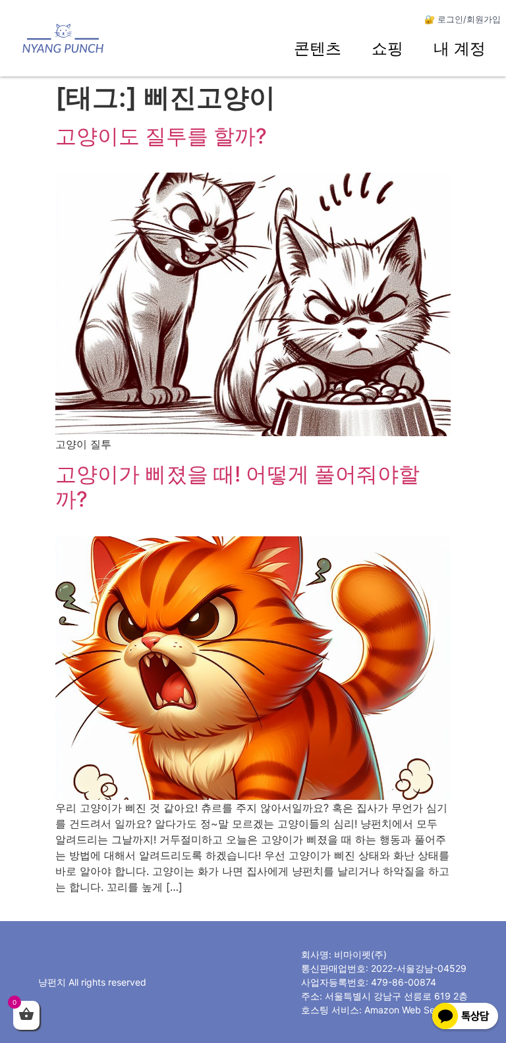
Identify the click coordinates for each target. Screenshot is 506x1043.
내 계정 (460, 48)
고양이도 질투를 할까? (161, 136)
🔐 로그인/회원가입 (462, 19)
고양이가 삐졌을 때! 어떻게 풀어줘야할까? (237, 486)
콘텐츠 (317, 48)
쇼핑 (387, 48)
